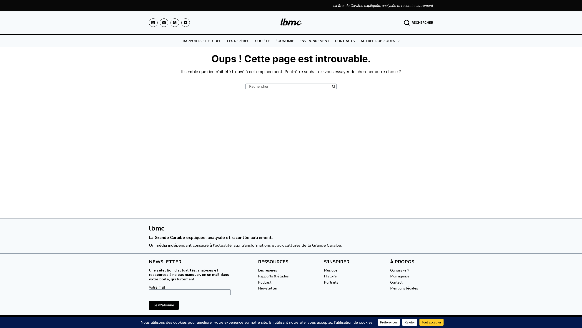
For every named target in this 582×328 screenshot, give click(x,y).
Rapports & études (273, 276)
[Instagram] (164, 22)
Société (262, 41)
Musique (330, 270)
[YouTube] (185, 22)
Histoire (330, 276)
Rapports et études (202, 41)
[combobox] (288, 86)
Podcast (264, 282)
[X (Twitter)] (153, 22)
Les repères (238, 41)
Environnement (314, 41)
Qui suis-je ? (399, 270)
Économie (285, 41)
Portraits (345, 41)
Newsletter (267, 288)
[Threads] (175, 22)
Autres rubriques (378, 41)
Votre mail (157, 287)
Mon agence (399, 276)
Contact (396, 282)
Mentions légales (404, 288)
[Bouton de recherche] (333, 86)
